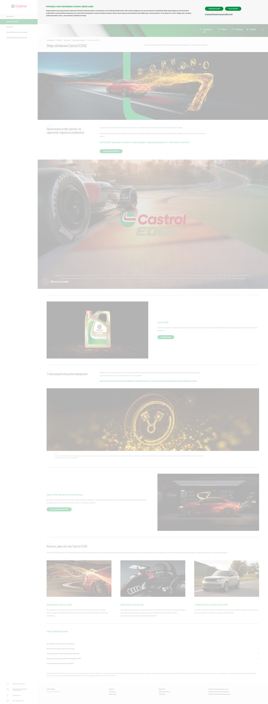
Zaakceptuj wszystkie (214, 9)
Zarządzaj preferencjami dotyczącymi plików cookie (219, 14)
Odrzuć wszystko (233, 9)
